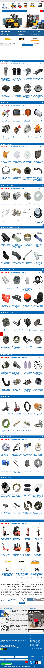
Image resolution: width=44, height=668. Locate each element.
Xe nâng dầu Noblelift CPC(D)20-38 (17, 555)
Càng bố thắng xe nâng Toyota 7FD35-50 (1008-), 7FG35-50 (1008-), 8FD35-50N (27, 514)
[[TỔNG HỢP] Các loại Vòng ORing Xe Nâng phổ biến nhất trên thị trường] (4, 628)
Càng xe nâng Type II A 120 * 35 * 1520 (27, 347)
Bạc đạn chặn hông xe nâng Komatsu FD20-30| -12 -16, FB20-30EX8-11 (6, 330)
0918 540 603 (8, 664)
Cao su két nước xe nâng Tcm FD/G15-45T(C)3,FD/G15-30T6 (27, 178)
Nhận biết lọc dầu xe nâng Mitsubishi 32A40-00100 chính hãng (18, 611)
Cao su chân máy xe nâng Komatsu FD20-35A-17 (5, 96)
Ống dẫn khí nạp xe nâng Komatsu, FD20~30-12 (16, 263)
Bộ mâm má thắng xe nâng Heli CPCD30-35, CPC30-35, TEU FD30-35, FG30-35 (38, 513)
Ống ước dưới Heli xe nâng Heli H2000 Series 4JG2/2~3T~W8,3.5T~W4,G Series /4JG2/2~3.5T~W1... (38, 179)
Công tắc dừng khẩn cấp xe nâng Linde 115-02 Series (16, 137)
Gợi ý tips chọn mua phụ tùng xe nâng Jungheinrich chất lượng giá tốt (25, 574)
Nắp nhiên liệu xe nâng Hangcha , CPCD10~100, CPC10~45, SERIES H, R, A (38, 221)
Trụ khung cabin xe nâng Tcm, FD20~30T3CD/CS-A (5, 288)
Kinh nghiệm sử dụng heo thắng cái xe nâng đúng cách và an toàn (18, 618)
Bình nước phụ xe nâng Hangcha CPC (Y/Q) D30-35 (17, 162)
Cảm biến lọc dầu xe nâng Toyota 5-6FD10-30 (5, 221)
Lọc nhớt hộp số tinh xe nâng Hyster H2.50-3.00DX (6, 471)
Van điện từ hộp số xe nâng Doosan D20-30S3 (17, 455)
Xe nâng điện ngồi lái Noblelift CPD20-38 (16, 539)
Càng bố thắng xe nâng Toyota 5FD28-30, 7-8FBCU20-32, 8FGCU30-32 (16, 495)
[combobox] (16, 43)
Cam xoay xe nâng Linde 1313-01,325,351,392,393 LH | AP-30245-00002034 (16, 414)
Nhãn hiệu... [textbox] (14, 43)
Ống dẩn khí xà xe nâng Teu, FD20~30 (27, 263)
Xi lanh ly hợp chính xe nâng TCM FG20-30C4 (17, 513)
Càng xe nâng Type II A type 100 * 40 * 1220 (17, 330)
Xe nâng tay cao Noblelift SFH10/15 (38, 539)
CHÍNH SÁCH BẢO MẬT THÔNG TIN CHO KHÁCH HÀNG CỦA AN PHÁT (35, 641)
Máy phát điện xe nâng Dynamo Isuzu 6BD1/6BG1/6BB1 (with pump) (6, 138)
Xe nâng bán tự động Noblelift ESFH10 (27, 539)
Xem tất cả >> (41, 63)
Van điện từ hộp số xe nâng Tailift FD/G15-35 (27, 455)
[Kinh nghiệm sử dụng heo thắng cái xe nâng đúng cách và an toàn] (4, 621)
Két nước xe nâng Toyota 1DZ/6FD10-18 (38, 162)
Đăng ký (31, 1)
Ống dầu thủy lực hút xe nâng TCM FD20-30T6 (6, 390)
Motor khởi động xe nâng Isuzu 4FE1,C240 (27, 137)
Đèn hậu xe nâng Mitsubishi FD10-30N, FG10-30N (6, 121)
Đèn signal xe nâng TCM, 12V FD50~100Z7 (27, 121)
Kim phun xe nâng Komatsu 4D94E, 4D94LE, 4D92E (17, 204)
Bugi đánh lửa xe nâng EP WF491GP (38, 121)
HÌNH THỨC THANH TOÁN (34, 645)
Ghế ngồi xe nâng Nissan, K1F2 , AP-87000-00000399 (38, 306)
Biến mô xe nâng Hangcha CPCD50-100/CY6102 (38, 455)
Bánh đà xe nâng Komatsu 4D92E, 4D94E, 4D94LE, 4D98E (27, 96)
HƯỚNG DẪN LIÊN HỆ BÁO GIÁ (35, 642)
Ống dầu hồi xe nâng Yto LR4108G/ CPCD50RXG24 (27, 221)
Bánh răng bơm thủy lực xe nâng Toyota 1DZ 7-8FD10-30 (6, 373)
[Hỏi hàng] (1, 333)
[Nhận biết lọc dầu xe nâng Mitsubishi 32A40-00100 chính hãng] (4, 613)
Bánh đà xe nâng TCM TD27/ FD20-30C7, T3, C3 (16, 96)
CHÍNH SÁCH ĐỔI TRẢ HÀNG (34, 644)
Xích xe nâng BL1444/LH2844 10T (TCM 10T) (38, 330)
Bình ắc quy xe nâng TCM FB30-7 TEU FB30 (16, 121)
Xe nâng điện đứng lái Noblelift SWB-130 (38, 555)
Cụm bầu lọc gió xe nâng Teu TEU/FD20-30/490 (5, 245)
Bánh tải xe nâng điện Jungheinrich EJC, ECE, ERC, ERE (38, 414)
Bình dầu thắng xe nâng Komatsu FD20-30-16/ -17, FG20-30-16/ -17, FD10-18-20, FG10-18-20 (38, 496)
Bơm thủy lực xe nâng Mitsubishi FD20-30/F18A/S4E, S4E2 (27, 390)
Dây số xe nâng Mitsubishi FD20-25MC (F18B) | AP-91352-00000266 (16, 471)
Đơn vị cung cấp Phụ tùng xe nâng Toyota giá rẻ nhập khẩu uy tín (11, 574)
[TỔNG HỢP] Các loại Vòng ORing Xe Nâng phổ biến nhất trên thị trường (18, 626)
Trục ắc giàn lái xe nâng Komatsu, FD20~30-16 (38, 431)
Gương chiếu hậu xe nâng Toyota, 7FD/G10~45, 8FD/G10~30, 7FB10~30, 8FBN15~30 (27, 289)
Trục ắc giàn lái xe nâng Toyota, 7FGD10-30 (27, 431)
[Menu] (1, 11)
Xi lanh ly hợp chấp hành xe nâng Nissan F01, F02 (6, 513)
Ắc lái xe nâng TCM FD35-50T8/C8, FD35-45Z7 (16, 431)
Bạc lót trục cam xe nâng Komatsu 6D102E (27, 245)
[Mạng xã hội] (31, 662)
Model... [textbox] (24, 43)
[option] (12, 39)
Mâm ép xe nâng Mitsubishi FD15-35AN (38, 471)
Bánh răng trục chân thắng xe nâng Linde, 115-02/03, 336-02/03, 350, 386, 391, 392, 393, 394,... (6, 496)
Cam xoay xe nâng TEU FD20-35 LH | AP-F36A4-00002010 (5, 414)
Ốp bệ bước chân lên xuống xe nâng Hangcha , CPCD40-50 (17, 306)
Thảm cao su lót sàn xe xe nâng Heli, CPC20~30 (5, 306)
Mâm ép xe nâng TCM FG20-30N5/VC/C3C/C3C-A (6, 455)
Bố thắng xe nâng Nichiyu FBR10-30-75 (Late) (27, 495)
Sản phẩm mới (24, 63)
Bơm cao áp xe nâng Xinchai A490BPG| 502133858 (17, 221)
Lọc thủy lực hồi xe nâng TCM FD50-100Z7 (27, 373)
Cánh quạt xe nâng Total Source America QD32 (27, 162)
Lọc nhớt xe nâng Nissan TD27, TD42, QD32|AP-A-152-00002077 (16, 79)
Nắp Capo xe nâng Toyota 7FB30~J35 (27, 306)
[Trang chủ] (5, 6)
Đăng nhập (37, 1)
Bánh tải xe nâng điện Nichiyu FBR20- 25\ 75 (6, 431)
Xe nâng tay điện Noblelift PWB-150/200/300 (6, 539)
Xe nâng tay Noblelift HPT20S (6, 555)
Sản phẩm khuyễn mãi (15, 63)
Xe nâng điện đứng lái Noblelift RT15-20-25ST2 (27, 555)
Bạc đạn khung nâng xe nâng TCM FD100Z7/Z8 (38, 347)
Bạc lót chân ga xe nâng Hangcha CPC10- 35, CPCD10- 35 (38, 204)
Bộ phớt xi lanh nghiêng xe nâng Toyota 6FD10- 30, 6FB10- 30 (38, 373)
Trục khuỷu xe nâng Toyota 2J (38, 79)
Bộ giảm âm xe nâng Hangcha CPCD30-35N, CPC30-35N (38, 263)
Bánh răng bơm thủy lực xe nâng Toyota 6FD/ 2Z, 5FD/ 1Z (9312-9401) (16, 373)
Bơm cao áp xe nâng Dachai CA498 (27, 204)
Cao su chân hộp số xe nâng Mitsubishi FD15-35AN (27, 471)
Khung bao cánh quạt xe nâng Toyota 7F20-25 (5, 178)
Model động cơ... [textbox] (36, 43)
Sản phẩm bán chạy (5, 63)
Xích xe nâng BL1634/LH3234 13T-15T (5, 347)
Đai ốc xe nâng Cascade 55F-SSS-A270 (16, 288)
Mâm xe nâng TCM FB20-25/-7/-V (38, 288)
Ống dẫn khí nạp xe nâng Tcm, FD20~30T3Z (5, 263)
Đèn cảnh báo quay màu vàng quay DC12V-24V (38, 137)
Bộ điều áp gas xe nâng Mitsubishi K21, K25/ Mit (5, 204)
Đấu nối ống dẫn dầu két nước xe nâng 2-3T (16, 178)
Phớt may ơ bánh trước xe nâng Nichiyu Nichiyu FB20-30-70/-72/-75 (27, 414)
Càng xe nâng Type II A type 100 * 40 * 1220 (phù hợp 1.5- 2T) (27, 330)
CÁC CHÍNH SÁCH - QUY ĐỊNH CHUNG (36, 648)
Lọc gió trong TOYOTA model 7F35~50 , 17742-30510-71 (38, 245)
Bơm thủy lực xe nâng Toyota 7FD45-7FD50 (17, 390)
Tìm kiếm (27, 45)
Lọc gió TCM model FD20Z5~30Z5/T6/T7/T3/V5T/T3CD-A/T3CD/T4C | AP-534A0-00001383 (17, 246)
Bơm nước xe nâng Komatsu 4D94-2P (6, 162)
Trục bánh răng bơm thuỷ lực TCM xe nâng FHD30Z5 (38, 390)
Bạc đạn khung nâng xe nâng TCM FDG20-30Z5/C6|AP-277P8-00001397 (16, 348)
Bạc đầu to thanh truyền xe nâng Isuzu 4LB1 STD (27, 79)
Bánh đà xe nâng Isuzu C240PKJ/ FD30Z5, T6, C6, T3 (38, 96)
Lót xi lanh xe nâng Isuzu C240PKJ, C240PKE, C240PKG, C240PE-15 (5, 79)
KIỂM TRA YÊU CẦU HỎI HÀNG (35, 638)
